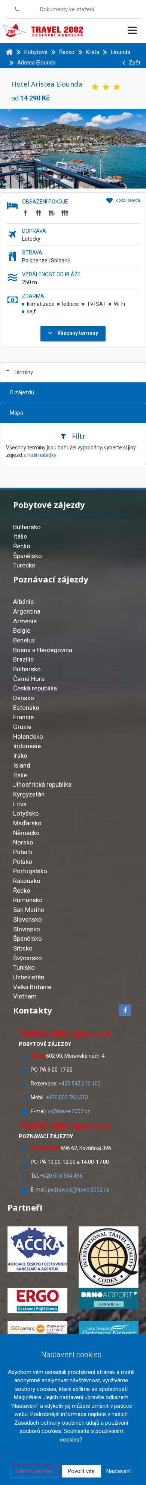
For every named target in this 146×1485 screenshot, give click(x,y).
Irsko (20, 755)
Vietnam (25, 996)
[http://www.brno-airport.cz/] (109, 1298)
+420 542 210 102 (79, 1084)
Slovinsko (26, 929)
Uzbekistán (28, 977)
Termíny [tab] (23, 372)
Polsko (22, 861)
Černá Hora (29, 679)
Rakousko (26, 881)
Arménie (25, 621)
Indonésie (27, 746)
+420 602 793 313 (67, 1097)
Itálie (20, 536)
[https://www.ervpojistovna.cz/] (37, 1301)
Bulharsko (27, 527)
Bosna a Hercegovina (42, 650)
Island (21, 765)
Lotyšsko (26, 813)
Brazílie (23, 659)
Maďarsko (27, 823)
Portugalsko (30, 871)
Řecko (21, 546)
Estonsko (26, 707)
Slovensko (27, 919)
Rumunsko (28, 900)
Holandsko (28, 736)
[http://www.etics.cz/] (109, 1256)
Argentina (26, 611)
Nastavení (118, 1471)
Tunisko (24, 967)
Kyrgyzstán (29, 794)
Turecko (24, 565)
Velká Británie (32, 987)
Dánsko (23, 698)
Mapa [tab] (16, 412)
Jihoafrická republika (42, 784)
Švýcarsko (27, 958)
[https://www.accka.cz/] (37, 1249)
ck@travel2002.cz (69, 1111)
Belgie (21, 630)
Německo (26, 833)
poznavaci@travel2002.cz (78, 1190)
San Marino (29, 909)
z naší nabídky (40, 455)
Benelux (24, 640)
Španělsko (27, 556)
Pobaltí (23, 852)
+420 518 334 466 (61, 1176)
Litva (20, 804)
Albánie (23, 601)
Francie (23, 717)
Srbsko (23, 948)
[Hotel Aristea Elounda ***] (73, 148)
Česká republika (35, 688)
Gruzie (22, 727)
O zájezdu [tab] (22, 392)
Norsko (23, 842)
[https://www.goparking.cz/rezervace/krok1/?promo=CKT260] (37, 1329)
